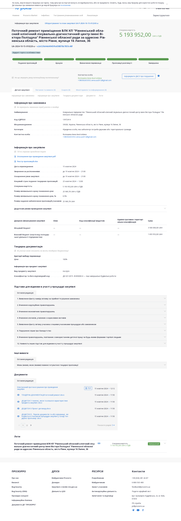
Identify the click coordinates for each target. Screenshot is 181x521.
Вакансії (15, 482)
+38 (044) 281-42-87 (140, 478)
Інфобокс (45, 15)
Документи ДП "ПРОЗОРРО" (24, 504)
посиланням (65, 5)
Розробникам (98, 478)
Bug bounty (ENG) (19, 491)
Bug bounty (17, 487)
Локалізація (92, 15)
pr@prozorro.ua (138, 506)
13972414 (67, 119)
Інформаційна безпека (22, 500)
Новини (15, 15)
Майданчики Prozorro (61, 478)
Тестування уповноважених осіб (68, 15)
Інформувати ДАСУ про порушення (138, 76)
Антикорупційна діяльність (104, 491)
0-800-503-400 (162, 8)
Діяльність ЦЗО (58, 491)
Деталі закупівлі (22, 90)
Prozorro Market (30, 15)
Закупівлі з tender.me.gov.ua (64, 487)
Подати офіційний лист (141, 491)
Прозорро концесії (20, 496)
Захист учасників (99, 487)
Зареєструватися (161, 15)
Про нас (15, 478)
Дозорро (55, 482)
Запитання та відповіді (102, 496)
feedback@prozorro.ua (141, 487)
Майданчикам (98, 482)
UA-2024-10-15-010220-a (23, 46)
